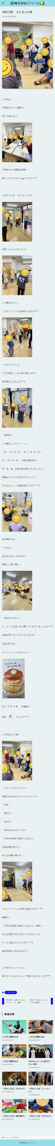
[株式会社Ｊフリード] (27, 3)
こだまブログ (11, 992)
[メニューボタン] (3, 3)
